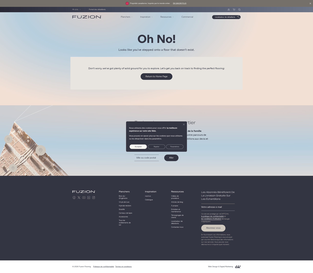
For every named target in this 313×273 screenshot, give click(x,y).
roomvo (148, 196)
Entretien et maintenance (176, 210)
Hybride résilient (125, 206)
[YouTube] (84, 197)
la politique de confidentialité (212, 216)
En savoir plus (179, 3)
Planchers (124, 191)
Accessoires (123, 217)
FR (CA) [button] (75, 9)
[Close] (310, 3)
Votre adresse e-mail (211, 207)
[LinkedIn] (88, 197)
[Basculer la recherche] (239, 9)
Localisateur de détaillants (177, 222)
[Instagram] (93, 197)
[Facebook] (74, 197)
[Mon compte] (228, 9)
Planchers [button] (125, 17)
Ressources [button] (165, 17)
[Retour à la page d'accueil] (87, 17)
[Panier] (234, 9)
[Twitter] (79, 197)
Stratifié (122, 209)
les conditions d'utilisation (211, 219)
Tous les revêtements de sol (125, 223)
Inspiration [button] (145, 17)
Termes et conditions (123, 266)
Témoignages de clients (177, 216)
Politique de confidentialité (103, 266)
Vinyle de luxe (124, 202)
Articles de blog (177, 202)
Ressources (177, 191)
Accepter (138, 147)
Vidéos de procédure (175, 197)
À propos (174, 206)
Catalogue (149, 200)
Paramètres (174, 147)
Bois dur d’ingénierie (123, 197)
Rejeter (156, 147)
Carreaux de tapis (125, 213)
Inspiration (150, 191)
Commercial (187, 17)
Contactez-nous (177, 227)
